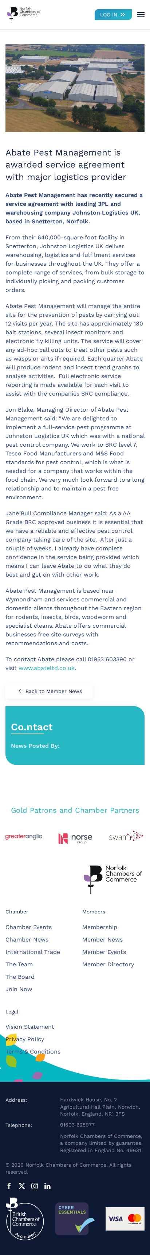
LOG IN (108, 15)
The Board (20, 976)
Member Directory (108, 964)
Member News (102, 939)
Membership (99, 927)
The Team (19, 964)
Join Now (18, 989)
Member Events (104, 951)
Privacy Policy (24, 1039)
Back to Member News (53, 691)
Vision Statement (29, 1026)
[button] (141, 14)
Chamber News (26, 939)
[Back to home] (23, 14)
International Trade (32, 951)
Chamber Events (28, 927)
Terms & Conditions (32, 1051)
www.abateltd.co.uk (47, 668)
